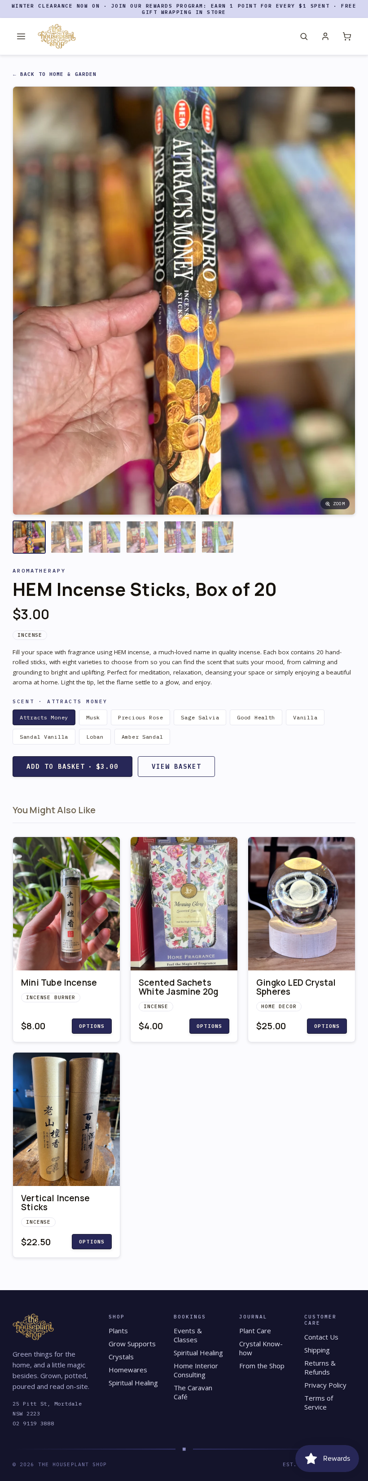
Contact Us (321, 1336)
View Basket (176, 767)
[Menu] (21, 36)
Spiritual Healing (133, 1382)
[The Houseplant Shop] (57, 36)
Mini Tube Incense (59, 982)
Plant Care (255, 1330)
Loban (95, 736)
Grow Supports (132, 1343)
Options (92, 1026)
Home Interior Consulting (196, 1370)
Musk (93, 717)
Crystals (121, 1356)
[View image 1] (29, 537)
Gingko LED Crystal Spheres (296, 987)
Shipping (317, 1349)
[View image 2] (66, 537)
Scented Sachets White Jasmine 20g (178, 987)
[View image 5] (180, 537)
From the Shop (262, 1365)
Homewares (128, 1369)
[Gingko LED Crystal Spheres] (301, 904)
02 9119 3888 (33, 1423)
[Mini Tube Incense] (66, 904)
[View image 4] (142, 537)
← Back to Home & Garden (54, 74)
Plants (118, 1330)
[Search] (303, 36)
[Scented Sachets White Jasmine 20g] (184, 904)
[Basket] (346, 36)
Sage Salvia (200, 717)
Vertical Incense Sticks (55, 1202)
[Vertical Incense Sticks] (66, 1119)
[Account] (325, 36)
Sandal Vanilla (44, 736)
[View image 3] (104, 537)
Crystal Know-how (261, 1348)
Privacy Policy (325, 1384)
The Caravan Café (193, 1392)
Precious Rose (140, 717)
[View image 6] (217, 537)
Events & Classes (188, 1335)
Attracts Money (44, 717)
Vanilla (305, 717)
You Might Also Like (54, 810)
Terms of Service (318, 1402)
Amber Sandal (142, 736)
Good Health (256, 717)
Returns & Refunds (320, 1367)
